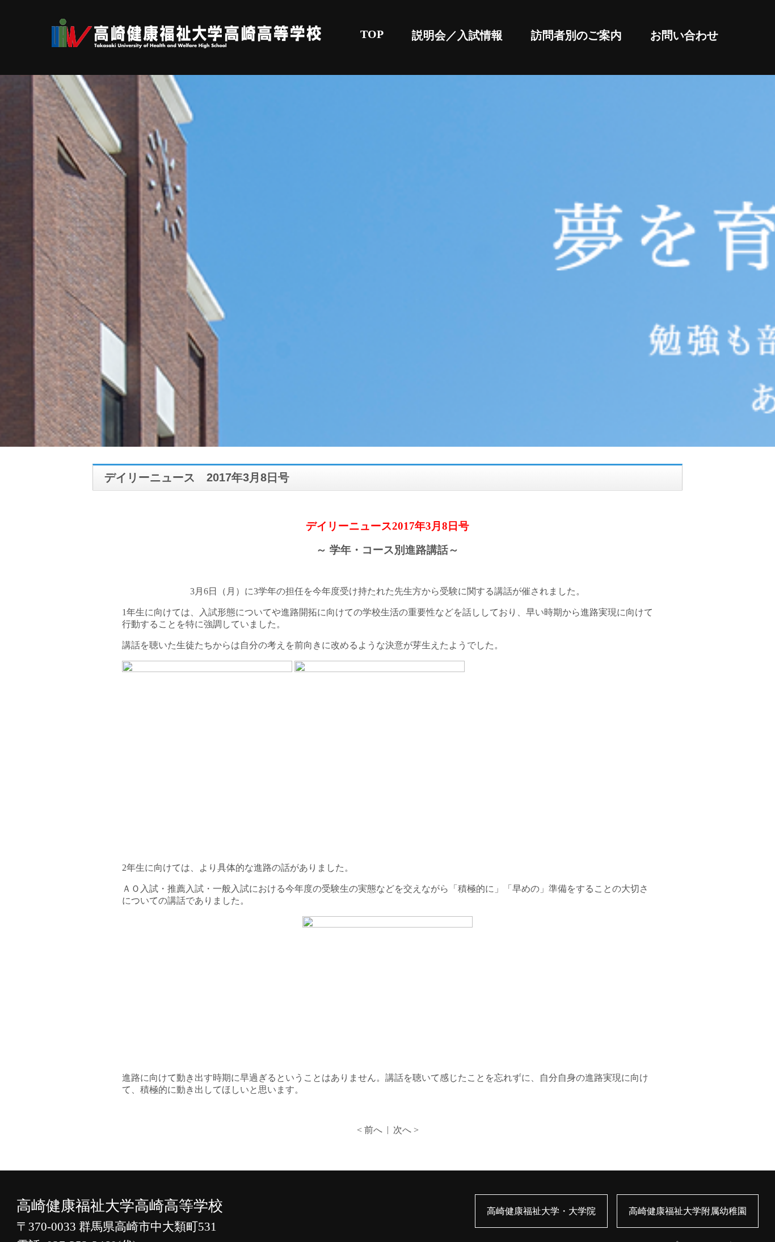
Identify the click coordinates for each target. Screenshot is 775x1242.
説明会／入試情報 (457, 35)
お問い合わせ (684, 35)
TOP (372, 34)
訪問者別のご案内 (576, 35)
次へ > (406, 1130)
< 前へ (369, 1130)
